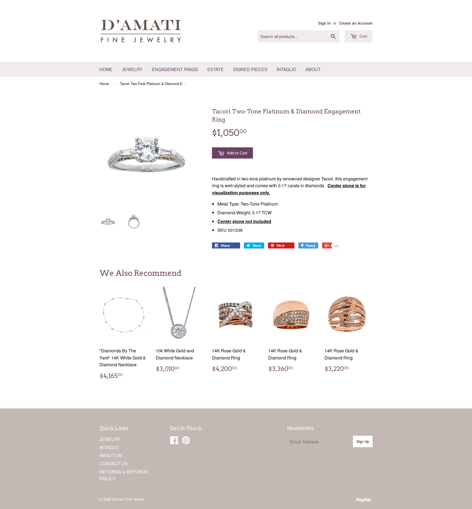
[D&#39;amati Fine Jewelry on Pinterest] (186, 441)
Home (106, 69)
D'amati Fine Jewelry (128, 499)
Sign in (324, 23)
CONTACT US (113, 463)
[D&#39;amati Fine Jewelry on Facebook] (174, 441)
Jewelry (132, 69)
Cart (362, 36)
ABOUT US (110, 455)
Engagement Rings (175, 69)
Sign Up (362, 441)
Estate (215, 69)
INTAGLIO (109, 447)
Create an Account (356, 23)
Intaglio (286, 69)
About (313, 69)
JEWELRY (109, 439)
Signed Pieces (250, 69)
